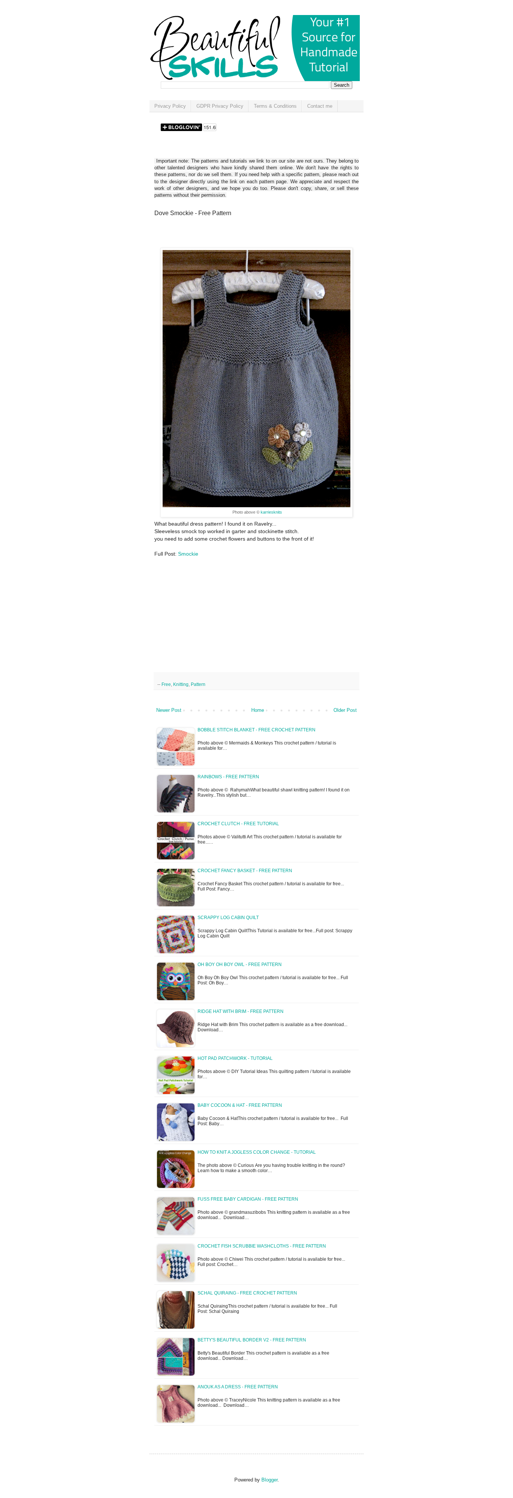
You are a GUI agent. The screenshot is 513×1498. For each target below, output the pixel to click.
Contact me (319, 106)
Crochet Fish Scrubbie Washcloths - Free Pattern (262, 1246)
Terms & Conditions (275, 106)
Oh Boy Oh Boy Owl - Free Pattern (240, 964)
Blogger (269, 1480)
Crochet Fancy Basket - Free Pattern (245, 870)
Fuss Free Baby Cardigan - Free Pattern (248, 1199)
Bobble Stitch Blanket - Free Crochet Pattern (256, 729)
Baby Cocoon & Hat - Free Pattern (240, 1105)
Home (257, 710)
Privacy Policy (170, 106)
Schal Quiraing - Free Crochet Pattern (247, 1293)
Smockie (188, 554)
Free (166, 684)
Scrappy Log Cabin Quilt (228, 917)
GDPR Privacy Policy (219, 106)
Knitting (181, 684)
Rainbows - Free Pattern (228, 776)
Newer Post (168, 710)
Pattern (198, 684)
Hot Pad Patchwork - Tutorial (235, 1058)
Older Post (345, 710)
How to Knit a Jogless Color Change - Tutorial (257, 1152)
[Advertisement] (242, 234)
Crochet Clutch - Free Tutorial (238, 823)
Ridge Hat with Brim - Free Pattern (241, 1011)
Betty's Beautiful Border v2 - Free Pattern (252, 1340)
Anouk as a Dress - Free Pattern (238, 1386)
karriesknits (271, 512)
